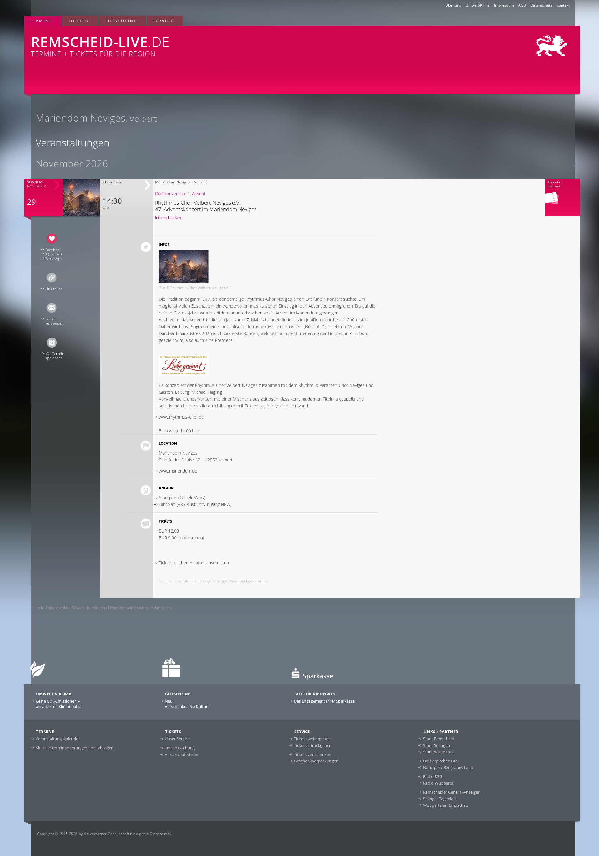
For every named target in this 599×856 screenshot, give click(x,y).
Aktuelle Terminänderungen (75, 748)
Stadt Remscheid (438, 739)
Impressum (504, 5)
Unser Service (177, 739)
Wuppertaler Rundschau (445, 805)
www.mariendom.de (178, 471)
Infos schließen (168, 218)
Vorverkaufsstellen (182, 754)
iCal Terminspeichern (54, 356)
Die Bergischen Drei (441, 761)
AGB (522, 5)
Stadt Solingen (436, 745)
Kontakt (563, 5)
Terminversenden (54, 321)
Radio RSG (432, 776)
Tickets (78, 21)
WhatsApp (53, 258)
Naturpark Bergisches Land (448, 767)
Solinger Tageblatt (439, 798)
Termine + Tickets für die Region (100, 45)
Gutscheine (121, 21)
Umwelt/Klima (477, 5)
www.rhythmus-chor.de (181, 417)
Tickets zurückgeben (313, 745)
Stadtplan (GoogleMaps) (182, 497)
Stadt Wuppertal (438, 752)
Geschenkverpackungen (316, 761)
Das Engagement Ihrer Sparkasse (324, 701)
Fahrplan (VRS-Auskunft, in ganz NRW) (195, 504)
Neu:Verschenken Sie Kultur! (186, 703)
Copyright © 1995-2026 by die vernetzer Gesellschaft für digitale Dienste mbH (105, 833)
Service (163, 21)
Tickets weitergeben (312, 739)
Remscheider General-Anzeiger (451, 792)
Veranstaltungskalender (58, 739)
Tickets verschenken (312, 754)
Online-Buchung (180, 748)
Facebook (53, 249)
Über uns (453, 5)
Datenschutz (541, 5)
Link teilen (54, 288)
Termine (41, 21)
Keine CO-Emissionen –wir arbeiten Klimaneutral (59, 703)
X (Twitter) (53, 254)
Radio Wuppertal (438, 783)
